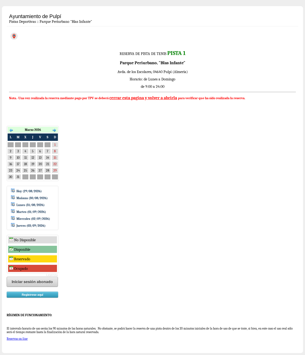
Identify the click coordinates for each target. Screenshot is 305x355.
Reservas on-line (17, 338)
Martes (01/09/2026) (31, 212)
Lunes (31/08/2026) (30, 205)
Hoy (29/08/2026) (29, 191)
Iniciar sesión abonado (32, 281)
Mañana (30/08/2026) (32, 198)
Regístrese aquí (32, 294)
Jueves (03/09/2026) (31, 225)
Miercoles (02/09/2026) (33, 219)
